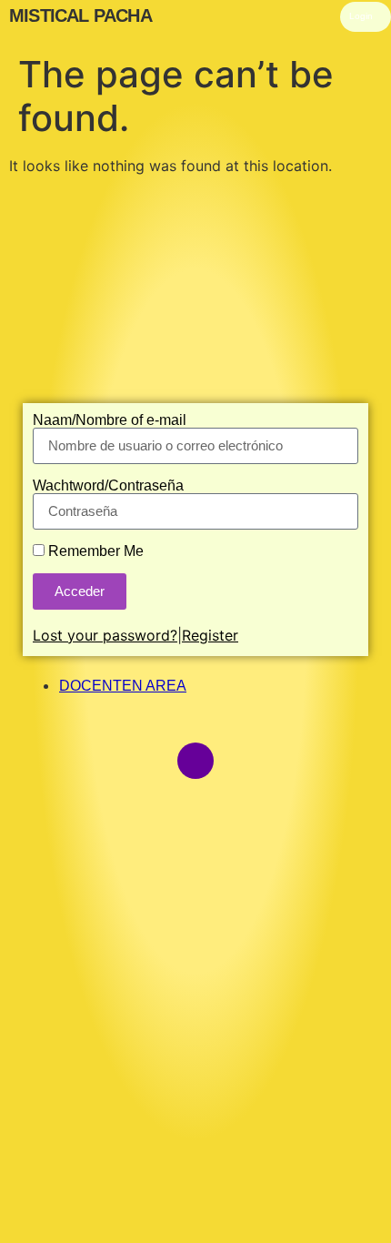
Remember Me (94, 551)
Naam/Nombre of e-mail (109, 420)
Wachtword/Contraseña (108, 486)
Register (210, 635)
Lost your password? (105, 635)
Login (361, 16)
